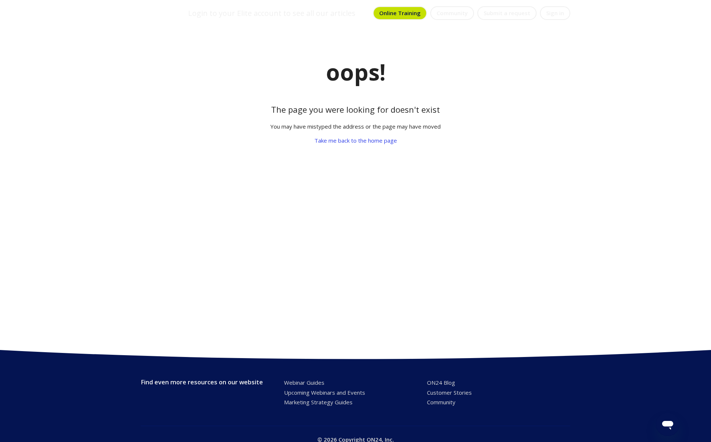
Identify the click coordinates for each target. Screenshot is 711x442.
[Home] (157, 13)
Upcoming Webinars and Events (324, 392)
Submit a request (507, 13)
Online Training (400, 13)
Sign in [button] (555, 13)
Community (452, 13)
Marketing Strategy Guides (318, 402)
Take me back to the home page (355, 140)
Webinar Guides (304, 382)
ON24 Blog (441, 382)
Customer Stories (449, 392)
